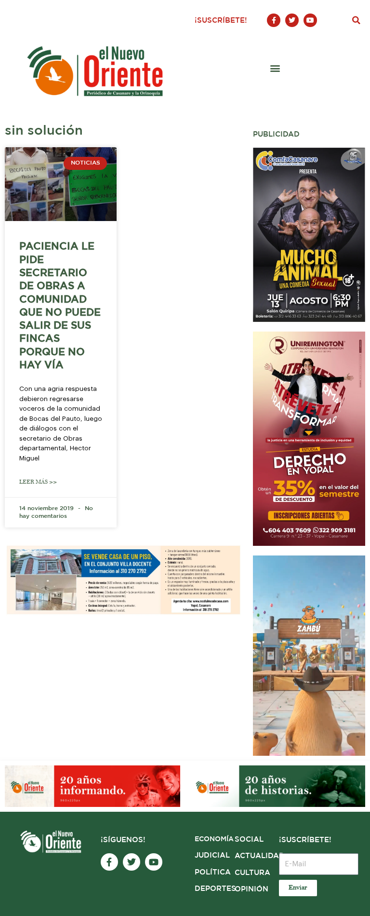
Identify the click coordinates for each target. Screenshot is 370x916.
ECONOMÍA (214, 839)
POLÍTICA (213, 872)
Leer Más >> (38, 482)
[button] (356, 20)
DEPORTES (215, 889)
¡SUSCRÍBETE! (221, 20)
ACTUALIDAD (260, 856)
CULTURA (252, 873)
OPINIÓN (251, 889)
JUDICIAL (212, 855)
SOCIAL (249, 839)
